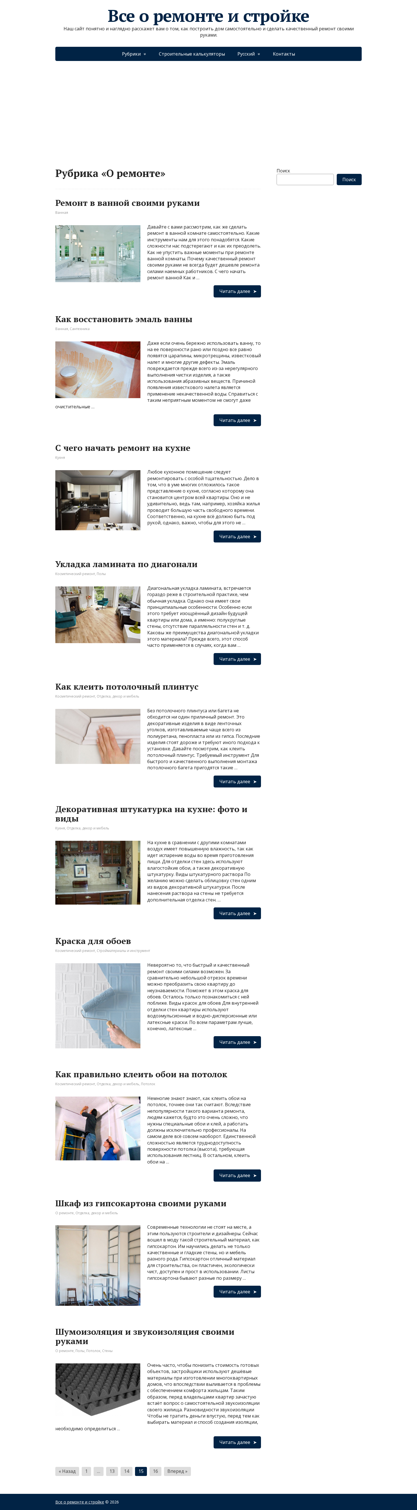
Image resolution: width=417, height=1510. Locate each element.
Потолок (148, 1084)
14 (126, 1471)
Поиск (283, 171)
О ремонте (64, 1213)
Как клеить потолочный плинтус (127, 686)
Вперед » (177, 1471)
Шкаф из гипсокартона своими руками (140, 1203)
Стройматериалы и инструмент (123, 950)
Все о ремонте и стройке (208, 16)
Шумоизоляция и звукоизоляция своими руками (144, 1336)
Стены (107, 1350)
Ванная (61, 212)
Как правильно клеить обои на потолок (141, 1074)
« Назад (67, 1471)
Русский (246, 54)
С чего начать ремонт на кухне (122, 447)
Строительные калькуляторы (192, 54)
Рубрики (131, 54)
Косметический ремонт (75, 573)
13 (112, 1471)
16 (155, 1471)
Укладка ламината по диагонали (126, 564)
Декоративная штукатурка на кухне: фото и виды (151, 813)
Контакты (284, 54)
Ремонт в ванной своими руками (127, 202)
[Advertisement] (208, 108)
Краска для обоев (93, 941)
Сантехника (80, 328)
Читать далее (234, 291)
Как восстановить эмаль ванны (123, 319)
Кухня (60, 457)
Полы (101, 573)
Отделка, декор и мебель (118, 696)
